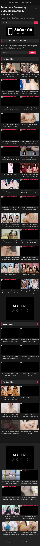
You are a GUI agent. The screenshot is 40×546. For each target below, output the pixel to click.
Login (22, 2)
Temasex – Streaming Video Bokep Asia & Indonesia (13, 11)
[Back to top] (35, 541)
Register (28, 2)
